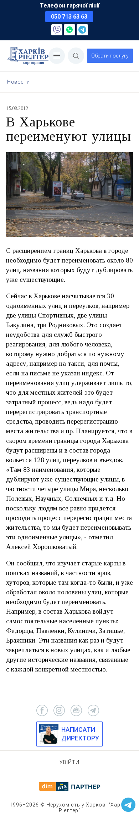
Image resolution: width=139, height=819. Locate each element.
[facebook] (42, 710)
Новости (18, 82)
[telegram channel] (93, 710)
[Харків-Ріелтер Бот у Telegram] (128, 805)
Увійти (69, 762)
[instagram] (59, 710)
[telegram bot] (76, 710)
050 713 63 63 (69, 16)
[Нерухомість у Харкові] (27, 56)
